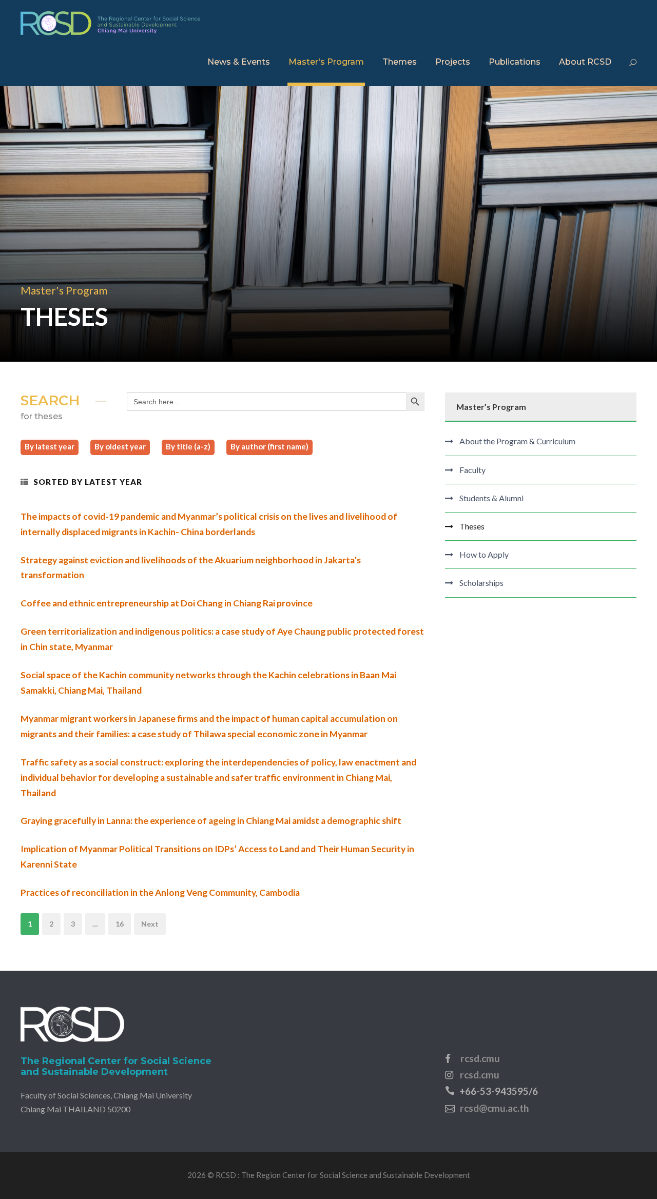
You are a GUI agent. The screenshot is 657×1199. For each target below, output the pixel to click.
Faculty (472, 470)
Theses (472, 526)
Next (150, 923)
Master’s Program (326, 62)
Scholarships (481, 582)
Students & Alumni (491, 498)
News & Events (238, 62)
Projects (452, 62)
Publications (514, 62)
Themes (399, 62)
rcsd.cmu (480, 1058)
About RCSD (585, 62)
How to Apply (484, 554)
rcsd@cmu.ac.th (494, 1108)
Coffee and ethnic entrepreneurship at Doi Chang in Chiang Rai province (167, 603)
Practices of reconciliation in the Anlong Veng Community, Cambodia (160, 892)
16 (119, 923)
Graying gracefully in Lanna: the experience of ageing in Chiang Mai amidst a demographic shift (211, 820)
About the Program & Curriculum (517, 441)
